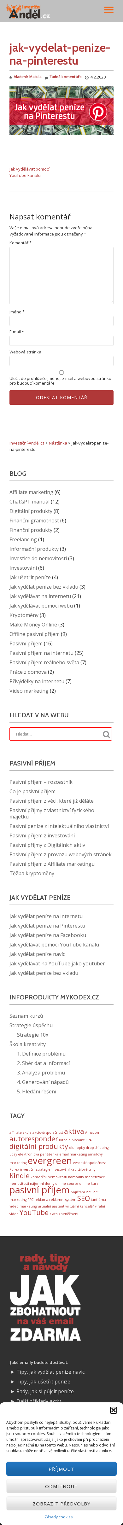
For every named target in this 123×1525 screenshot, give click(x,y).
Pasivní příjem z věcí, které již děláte (51, 800)
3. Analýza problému (41, 1072)
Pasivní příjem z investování (42, 835)
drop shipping (97, 1147)
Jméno (17, 312)
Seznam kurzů (26, 1015)
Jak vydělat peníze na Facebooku (47, 935)
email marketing (73, 1154)
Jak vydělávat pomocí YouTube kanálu (54, 944)
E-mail (16, 331)
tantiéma (98, 1199)
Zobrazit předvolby (62, 1503)
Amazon (92, 1132)
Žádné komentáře (66, 76)
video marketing (23, 1206)
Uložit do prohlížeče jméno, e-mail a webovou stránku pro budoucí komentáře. (60, 381)
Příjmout (61, 1469)
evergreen (49, 1160)
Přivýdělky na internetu (36, 681)
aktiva (74, 1131)
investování (60, 1169)
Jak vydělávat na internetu (40, 596)
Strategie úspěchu (31, 1025)
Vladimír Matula (28, 76)
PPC (89, 1192)
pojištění (78, 1192)
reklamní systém (62, 1199)
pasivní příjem (39, 1190)
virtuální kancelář (79, 1206)
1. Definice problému (41, 1053)
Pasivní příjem (26, 643)
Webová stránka (25, 352)
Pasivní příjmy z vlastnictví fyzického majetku (51, 813)
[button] (113, 1410)
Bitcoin (65, 1140)
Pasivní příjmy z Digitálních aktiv (47, 844)
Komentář (20, 243)
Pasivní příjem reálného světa (44, 662)
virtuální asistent (51, 1206)
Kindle (19, 1175)
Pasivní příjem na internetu (41, 652)
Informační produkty (34, 548)
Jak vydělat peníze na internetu (46, 916)
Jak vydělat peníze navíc (37, 954)
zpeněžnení (68, 1214)
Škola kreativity (27, 1044)
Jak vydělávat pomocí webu (41, 605)
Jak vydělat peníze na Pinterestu (47, 925)
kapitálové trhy (83, 1169)
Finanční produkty (30, 530)
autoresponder (33, 1138)
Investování (23, 567)
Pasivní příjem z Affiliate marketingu (52, 863)
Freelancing (23, 539)
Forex (14, 1169)
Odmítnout (61, 1486)
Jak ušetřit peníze (30, 577)
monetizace (95, 1177)
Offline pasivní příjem (34, 634)
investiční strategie (35, 1169)
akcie (27, 1132)
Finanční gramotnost (34, 520)
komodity (76, 1177)
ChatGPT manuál (29, 501)
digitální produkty (38, 1146)
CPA (88, 1140)
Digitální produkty (30, 511)
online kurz (88, 1183)
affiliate (15, 1132)
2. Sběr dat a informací (43, 1063)
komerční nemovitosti (49, 1177)
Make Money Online (33, 624)
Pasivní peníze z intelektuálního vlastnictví (59, 826)
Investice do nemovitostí (38, 558)
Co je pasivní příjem (32, 791)
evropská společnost (89, 1163)
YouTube (34, 1212)
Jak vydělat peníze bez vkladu (43, 586)
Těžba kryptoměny (31, 873)
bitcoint (78, 1140)
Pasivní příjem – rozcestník (41, 781)
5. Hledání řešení (36, 1091)
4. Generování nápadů (43, 1082)
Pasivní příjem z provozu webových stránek (60, 854)
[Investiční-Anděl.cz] (29, 11)
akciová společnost (47, 1132)
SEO (83, 1198)
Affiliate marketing (31, 492)
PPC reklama (37, 1199)
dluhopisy (77, 1147)
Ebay (13, 1154)
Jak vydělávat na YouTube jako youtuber (57, 963)
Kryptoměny (23, 615)
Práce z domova (28, 671)
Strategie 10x (32, 1034)
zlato (54, 1214)
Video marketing (29, 690)
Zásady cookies (58, 1517)
